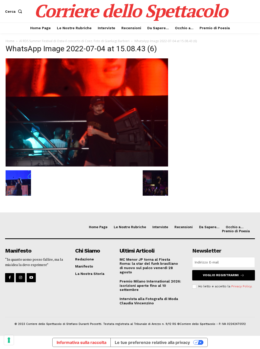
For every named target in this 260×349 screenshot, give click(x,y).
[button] (14, 11)
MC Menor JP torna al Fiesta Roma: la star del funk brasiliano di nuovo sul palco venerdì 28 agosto (149, 265)
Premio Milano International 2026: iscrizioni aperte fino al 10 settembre (150, 285)
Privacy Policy (241, 286)
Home (10, 41)
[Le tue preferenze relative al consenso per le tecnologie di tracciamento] (9, 340)
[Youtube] (31, 277)
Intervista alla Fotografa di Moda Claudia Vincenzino (149, 301)
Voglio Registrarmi (221, 275)
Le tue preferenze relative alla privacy (152, 342)
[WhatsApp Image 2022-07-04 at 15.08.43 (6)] (87, 165)
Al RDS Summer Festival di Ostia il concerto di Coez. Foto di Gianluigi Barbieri (74, 41)
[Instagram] (20, 277)
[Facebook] (9, 277)
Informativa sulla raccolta (81, 342)
